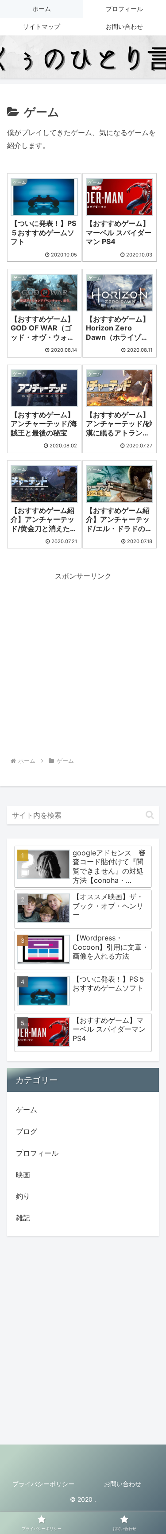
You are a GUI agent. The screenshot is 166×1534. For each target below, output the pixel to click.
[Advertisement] (83, 666)
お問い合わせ (122, 1483)
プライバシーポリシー (43, 1483)
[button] (150, 815)
